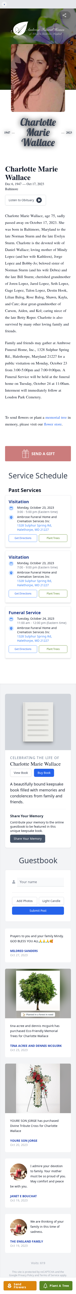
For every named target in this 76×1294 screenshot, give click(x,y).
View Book (21, 773)
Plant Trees (53, 538)
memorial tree (56, 417)
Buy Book (44, 773)
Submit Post (38, 911)
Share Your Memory (28, 839)
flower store (53, 424)
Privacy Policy (26, 1275)
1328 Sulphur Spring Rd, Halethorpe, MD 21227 (34, 527)
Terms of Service (49, 1275)
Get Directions (23, 538)
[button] (38, 993)
